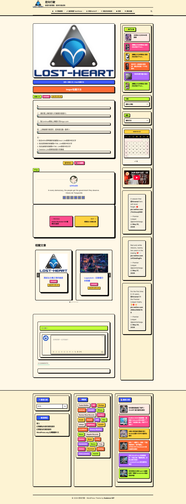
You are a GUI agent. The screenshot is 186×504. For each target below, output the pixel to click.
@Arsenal (134, 202)
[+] (80, 351)
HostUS (95, 454)
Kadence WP (109, 498)
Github (81, 425)
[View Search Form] (151, 11)
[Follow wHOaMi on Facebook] (64, 197)
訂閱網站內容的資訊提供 (46, 426)
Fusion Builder (84, 405)
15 (144, 146)
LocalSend (83, 429)
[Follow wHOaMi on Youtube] (75, 197)
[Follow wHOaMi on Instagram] (72, 197)
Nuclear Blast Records (87, 415)
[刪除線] (61, 352)
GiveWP (91, 410)
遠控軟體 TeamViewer (75, 11)
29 (144, 152)
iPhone (100, 410)
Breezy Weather (96, 429)
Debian (81, 449)
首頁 (65, 82)
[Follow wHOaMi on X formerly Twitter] (68, 197)
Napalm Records (92, 434)
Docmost (91, 449)
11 (129, 146)
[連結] (75, 352)
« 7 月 (136, 161)
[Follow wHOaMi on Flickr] (79, 197)
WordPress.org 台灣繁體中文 (48, 432)
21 (140, 149)
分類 (127, 99)
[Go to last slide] (38, 275)
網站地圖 (129, 11)
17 (126, 149)
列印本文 (68, 163)
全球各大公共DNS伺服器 (140, 36)
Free (100, 444)
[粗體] (53, 352)
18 (129, 149)
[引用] (69, 352)
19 (133, 149)
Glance (93, 444)
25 (129, 152)
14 (140, 146)
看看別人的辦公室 (90, 220)
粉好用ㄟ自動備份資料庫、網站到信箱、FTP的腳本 (139, 66)
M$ (94, 405)
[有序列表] (64, 352)
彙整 (127, 115)
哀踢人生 (70, 82)
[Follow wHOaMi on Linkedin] (83, 197)
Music (90, 439)
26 (133, 152)
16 (147, 146)
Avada (81, 420)
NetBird (101, 415)
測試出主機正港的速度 (53, 278)
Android (82, 410)
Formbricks (83, 444)
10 (126, 146)
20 (136, 149)
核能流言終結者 (107, 11)
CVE (97, 420)
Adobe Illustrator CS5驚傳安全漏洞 (60, 221)
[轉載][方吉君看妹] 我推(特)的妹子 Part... (140, 46)
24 (126, 152)
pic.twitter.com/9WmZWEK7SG (136, 309)
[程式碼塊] (72, 352)
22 (144, 149)
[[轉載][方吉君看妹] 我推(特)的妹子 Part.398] (127, 47)
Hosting (100, 449)
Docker (81, 439)
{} (77, 351)
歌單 (119, 11)
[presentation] (53, 263)
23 (147, 149)
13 (136, 146)
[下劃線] (59, 352)
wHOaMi (46, 96)
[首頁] (52, 11)
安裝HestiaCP (92, 11)
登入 (38, 423)
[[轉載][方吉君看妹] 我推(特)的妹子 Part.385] (127, 86)
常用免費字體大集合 (140, 74)
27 (136, 152)
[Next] (109, 275)
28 (140, 152)
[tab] (69, 302)
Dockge (101, 405)
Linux (98, 439)
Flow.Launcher (84, 454)
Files (104, 420)
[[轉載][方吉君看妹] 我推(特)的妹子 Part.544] (127, 57)
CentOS (101, 425)
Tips (36, 170)
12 (133, 146)
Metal (81, 434)
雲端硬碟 (60, 11)
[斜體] (56, 352)
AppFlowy (91, 425)
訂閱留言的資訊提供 (44, 429)
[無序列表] (67, 352)
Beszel (89, 420)
